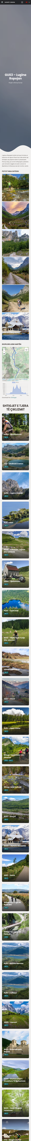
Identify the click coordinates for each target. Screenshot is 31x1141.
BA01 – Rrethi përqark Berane (13, 1050)
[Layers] (26, 349)
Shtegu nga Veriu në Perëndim (12, 933)
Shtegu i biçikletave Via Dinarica (14, 756)
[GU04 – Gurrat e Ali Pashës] (15, 838)
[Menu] (22, 2)
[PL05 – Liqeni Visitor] (15, 721)
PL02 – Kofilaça (10, 993)
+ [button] (4, 349)
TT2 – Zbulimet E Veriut (13, 463)
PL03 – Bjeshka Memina (13, 963)
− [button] (4, 351)
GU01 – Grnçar (10, 816)
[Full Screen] (4, 353)
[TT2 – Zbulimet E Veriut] (15, 456)
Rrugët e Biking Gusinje (15, 83)
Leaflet (3, 379)
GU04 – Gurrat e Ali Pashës (15, 846)
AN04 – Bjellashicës (12, 581)
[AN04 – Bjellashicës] (15, 574)
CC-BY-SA (9, 380)
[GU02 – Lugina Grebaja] (15, 486)
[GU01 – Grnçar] (15, 809)
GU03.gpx (14, 397)
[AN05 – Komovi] (15, 1015)
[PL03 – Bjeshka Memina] (15, 956)
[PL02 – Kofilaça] (15, 985)
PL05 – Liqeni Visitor (12, 728)
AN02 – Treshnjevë (11, 669)
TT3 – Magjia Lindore (12, 1140)
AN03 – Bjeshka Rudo (13, 434)
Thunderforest (24, 379)
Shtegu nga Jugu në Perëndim (12, 903)
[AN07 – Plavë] (15, 691)
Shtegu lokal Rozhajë (12, 787)
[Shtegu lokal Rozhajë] (15, 780)
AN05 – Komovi (10, 1022)
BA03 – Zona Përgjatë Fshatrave (13, 1109)
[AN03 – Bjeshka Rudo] (15, 427)
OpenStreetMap (11, 379)
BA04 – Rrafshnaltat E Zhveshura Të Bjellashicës (14, 1080)
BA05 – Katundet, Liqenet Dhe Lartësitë (14, 550)
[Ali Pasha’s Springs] (15, 326)
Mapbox (17, 380)
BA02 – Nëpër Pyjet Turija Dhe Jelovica (14, 639)
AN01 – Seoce (9, 875)
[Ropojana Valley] (15, 187)
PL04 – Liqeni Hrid (11, 610)
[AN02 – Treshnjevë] (15, 662)
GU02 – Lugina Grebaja (13, 493)
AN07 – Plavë (9, 699)
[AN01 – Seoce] (15, 868)
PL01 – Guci (8, 522)
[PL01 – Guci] (15, 515)
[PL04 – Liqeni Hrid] (15, 603)
